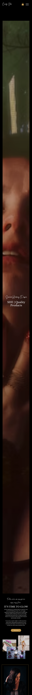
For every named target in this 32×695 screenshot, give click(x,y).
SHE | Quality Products (16, 304)
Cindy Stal (7, 4)
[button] (23, 4)
